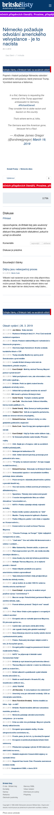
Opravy (5, 791)
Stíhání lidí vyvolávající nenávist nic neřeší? (29, 390)
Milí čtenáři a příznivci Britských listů (25, 394)
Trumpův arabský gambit (34, 398)
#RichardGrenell (27, 105)
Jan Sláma (16, 330)
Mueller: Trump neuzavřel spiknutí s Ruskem (29, 515)
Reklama (6, 794)
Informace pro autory (31, 791)
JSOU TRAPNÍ (18, 686)
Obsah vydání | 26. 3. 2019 (18, 325)
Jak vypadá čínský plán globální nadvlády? (29, 629)
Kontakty (6, 789)
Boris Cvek (15, 273)
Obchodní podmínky (10, 797)
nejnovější (35, 243)
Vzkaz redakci (29, 789)
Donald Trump (12, 169)
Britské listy (22, 6)
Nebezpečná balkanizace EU (23, 451)
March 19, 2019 (35, 141)
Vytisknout (10, 178)
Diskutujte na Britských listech (39, 469)
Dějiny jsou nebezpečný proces (20, 269)
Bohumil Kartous (19, 419)
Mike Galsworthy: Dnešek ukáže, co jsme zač (30, 547)
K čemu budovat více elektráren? (37, 690)
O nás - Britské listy (10, 786)
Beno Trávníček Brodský (22, 700)
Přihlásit (7, 218)
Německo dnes (26, 169)
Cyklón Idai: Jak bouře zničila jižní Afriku (28, 626)
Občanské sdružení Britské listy (29, 805)
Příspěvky (27, 794)
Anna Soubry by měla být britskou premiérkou (30, 558)
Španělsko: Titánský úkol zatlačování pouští (29, 494)
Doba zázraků (27, 330)
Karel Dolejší (17, 369)
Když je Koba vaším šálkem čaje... (37, 433)
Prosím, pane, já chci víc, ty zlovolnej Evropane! (31, 736)
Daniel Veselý (17, 398)
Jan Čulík (16, 401)
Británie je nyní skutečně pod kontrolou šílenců (30, 661)
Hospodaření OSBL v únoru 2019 (24, 768)
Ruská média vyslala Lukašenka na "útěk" (29, 512)
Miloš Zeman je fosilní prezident (36, 408)
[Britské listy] (27, 69)
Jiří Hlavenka (17, 690)
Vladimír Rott (17, 412)
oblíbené (46, 243)
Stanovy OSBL (29, 786)
